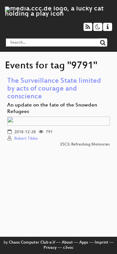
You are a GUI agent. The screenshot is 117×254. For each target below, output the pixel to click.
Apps (83, 242)
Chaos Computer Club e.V (32, 242)
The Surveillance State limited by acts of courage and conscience (54, 89)
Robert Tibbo (26, 138)
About (67, 242)
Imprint (101, 242)
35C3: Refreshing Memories (85, 144)
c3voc (68, 248)
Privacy (50, 248)
